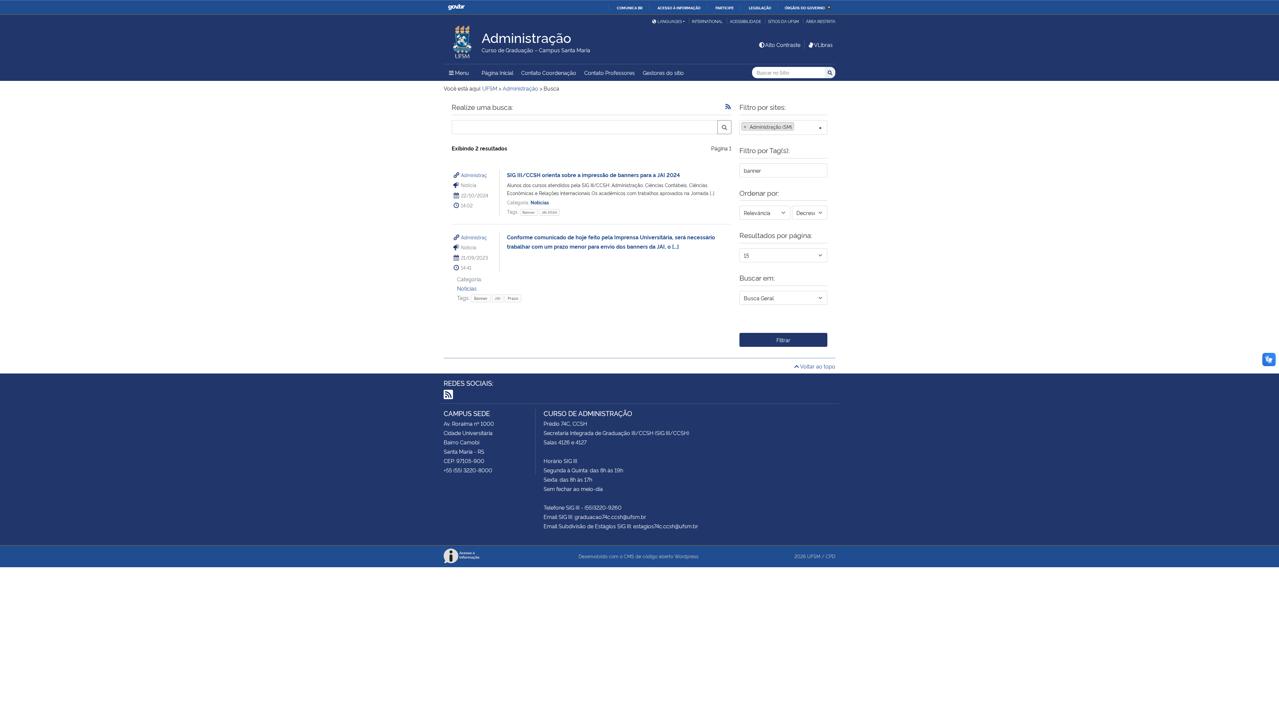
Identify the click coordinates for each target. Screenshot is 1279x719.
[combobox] (783, 127)
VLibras (823, 44)
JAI (497, 298)
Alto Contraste (782, 44)
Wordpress (686, 556)
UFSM (813, 556)
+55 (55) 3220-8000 (468, 470)
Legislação (760, 7)
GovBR (456, 7)
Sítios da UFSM (783, 21)
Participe (724, 7)
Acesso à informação (678, 7)
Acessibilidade (745, 21)
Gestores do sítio (663, 72)
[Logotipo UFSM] (463, 40)
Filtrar (783, 340)
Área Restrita (820, 21)
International (707, 21)
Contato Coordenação (548, 72)
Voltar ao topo (817, 366)
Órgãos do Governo (805, 7)
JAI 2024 (549, 212)
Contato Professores (609, 72)
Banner (528, 212)
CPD (830, 556)
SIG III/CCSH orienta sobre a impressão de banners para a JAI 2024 (593, 174)
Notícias (540, 202)
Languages (669, 21)
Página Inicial (497, 72)
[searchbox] (798, 126)
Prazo (513, 298)
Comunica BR (629, 7)
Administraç (474, 175)
